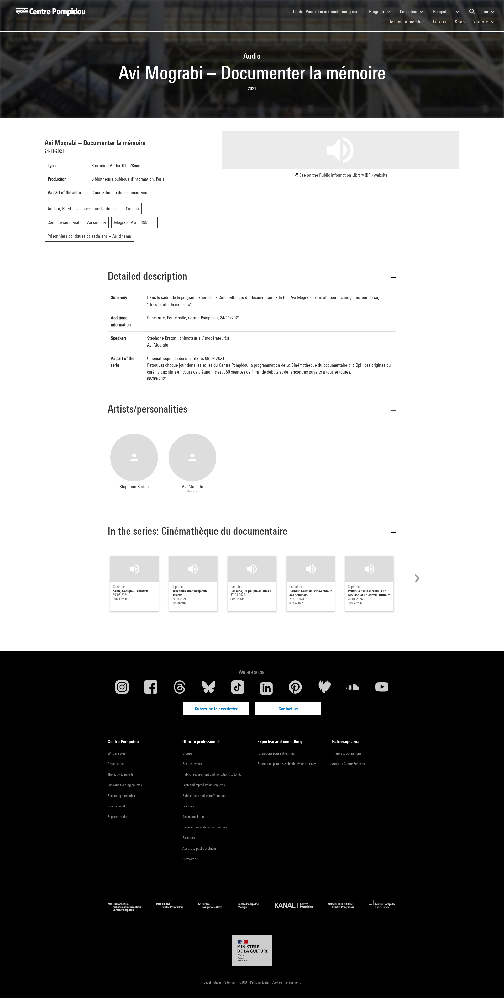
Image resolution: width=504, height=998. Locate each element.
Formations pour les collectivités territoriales (286, 764)
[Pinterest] (295, 688)
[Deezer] (324, 688)
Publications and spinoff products (204, 795)
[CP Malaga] (252, 910)
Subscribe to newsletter (216, 708)
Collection (409, 11)
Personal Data (259, 982)
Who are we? (116, 753)
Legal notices (213, 982)
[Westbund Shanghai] (344, 910)
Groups (187, 753)
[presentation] (416, 578)
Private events (192, 764)
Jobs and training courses (125, 785)
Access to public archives (199, 848)
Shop (462, 21)
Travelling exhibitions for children (204, 827)
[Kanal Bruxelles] (298, 910)
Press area (189, 859)
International (116, 806)
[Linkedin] (266, 688)
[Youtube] (382, 688)
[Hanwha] (382, 910)
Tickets (440, 21)
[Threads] (179, 688)
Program (377, 11)
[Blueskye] (208, 688)
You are (481, 21)
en (486, 11)
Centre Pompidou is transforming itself (329, 11)
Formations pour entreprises (276, 753)
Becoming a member (121, 795)
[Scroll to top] (492, 986)
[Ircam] (173, 910)
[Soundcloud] (353, 688)
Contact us (288, 708)
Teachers (188, 806)
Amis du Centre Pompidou (349, 764)
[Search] (472, 12)
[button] (252, 277)
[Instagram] (122, 688)
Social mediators (193, 816)
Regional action (118, 816)
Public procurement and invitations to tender (212, 774)
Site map (230, 982)
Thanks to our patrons (346, 753)
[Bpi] (128, 910)
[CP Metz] (214, 910)
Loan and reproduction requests (203, 785)
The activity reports (120, 774)
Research (188, 838)
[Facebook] (150, 688)
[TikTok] (237, 688)
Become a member (408, 21)
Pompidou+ (443, 11)
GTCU (243, 982)
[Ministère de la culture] (252, 950)
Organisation (116, 764)
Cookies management (286, 982)
